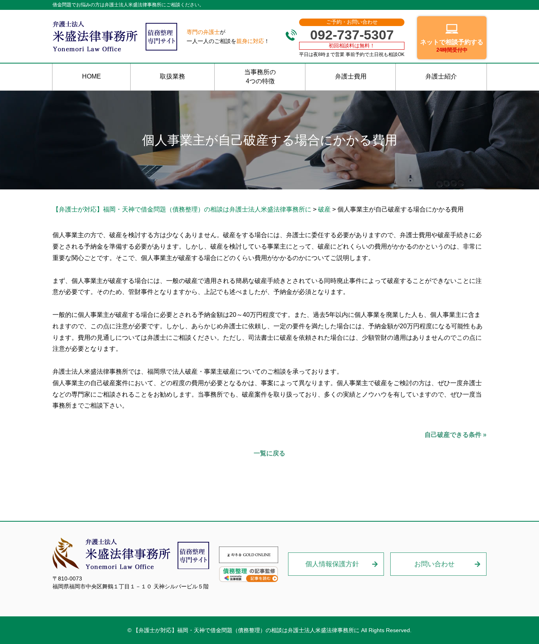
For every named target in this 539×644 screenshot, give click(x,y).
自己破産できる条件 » (456, 434)
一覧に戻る (269, 453)
